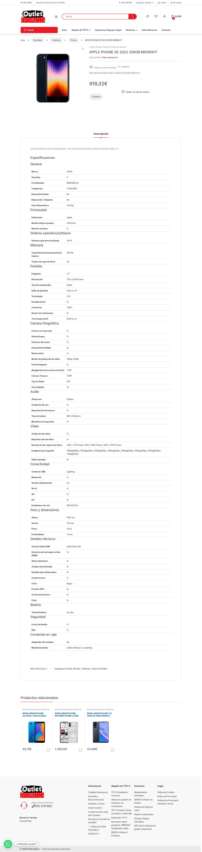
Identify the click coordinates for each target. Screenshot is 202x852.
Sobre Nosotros (149, 30)
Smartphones (35, 709)
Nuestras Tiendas (143, 3)
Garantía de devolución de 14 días (50, 3)
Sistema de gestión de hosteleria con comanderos (121, 802)
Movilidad (37, 40)
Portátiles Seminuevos (98, 792)
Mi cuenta (177, 3)
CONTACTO (93, 834)
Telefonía (56, 40)
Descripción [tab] (101, 134)
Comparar (125, 66)
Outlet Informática (31, 849)
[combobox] (95, 16)
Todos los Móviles (118, 47)
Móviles (99, 47)
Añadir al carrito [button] (48, 750)
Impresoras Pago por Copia (108, 30)
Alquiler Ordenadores (143, 814)
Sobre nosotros (95, 808)
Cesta (163, 3)
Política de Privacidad (167, 796)
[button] (82, 49)
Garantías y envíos (96, 803)
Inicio (64, 30)
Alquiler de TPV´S (79, 30)
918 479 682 (43, 806)
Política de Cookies (166, 792)
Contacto (166, 30)
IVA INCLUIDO (26, 3)
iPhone (73, 40)
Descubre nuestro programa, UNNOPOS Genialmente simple (121, 825)
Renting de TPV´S (119, 817)
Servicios (130, 30)
